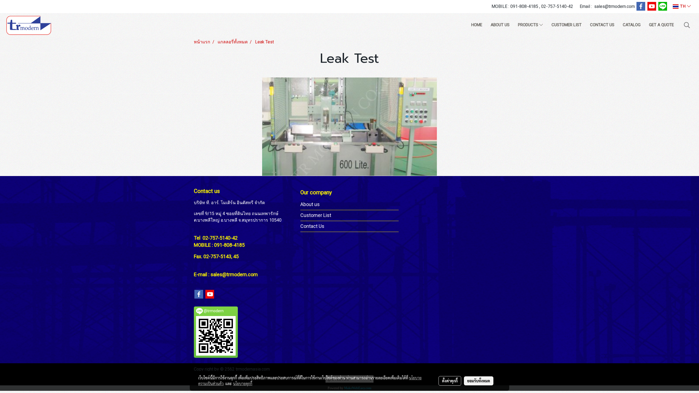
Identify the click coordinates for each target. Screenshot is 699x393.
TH (683, 7)
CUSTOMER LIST (567, 24)
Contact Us (312, 226)
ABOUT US (500, 24)
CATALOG (632, 24)
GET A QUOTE (661, 24)
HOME (476, 24)
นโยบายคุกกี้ (242, 383)
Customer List (315, 215)
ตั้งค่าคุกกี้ (450, 380)
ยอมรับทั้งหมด (478, 380)
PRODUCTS (528, 24)
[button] (687, 25)
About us (310, 204)
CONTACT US (602, 24)
